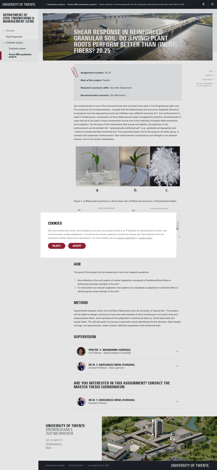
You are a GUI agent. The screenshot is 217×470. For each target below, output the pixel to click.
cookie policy (145, 238)
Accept (77, 245)
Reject (56, 245)
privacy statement (127, 238)
